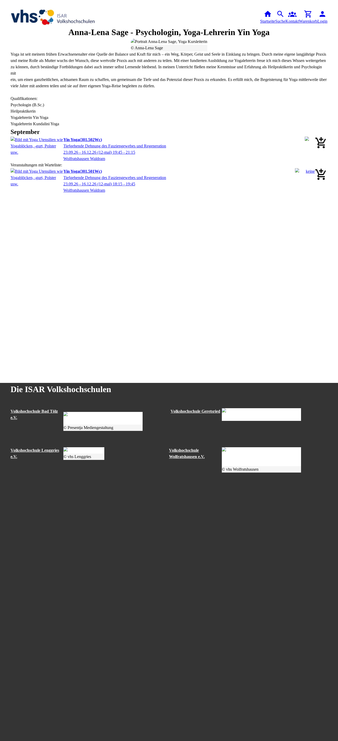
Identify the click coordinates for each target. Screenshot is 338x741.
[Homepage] (53, 17)
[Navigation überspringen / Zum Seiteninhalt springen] (4, 4)
